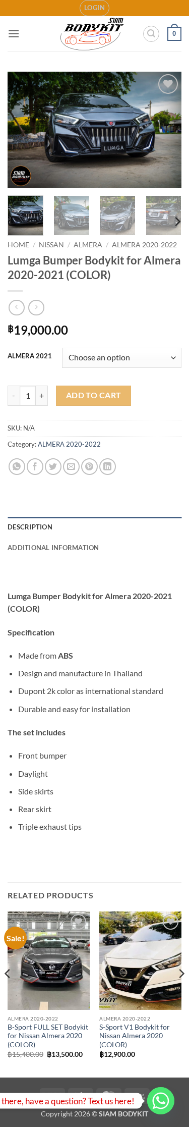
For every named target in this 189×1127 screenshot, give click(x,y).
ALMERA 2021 (30, 356)
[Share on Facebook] (35, 466)
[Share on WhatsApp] (17, 466)
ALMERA (88, 245)
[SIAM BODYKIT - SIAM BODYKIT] (92, 34)
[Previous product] (36, 307)
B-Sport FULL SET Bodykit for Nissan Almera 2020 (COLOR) (48, 1036)
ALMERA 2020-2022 (144, 245)
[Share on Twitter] (53, 466)
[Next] (165, 129)
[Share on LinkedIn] (107, 466)
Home (18, 245)
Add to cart (93, 395)
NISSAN (51, 245)
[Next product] (16, 307)
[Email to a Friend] (71, 466)
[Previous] (24, 129)
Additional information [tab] (53, 548)
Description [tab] (30, 527)
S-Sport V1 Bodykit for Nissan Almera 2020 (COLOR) (134, 1036)
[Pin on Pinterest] (89, 466)
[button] (94, 8)
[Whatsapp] (160, 1100)
